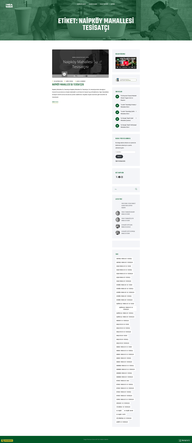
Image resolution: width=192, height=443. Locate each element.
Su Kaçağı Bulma (81, 4)
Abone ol (119, 157)
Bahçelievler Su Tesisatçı (123, 328)
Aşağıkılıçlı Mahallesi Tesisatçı (124, 313)
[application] (126, 63)
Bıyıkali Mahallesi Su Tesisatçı (124, 385)
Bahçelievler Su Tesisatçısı (123, 332)
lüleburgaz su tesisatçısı (123, 407)
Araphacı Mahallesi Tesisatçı (124, 259)
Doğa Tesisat (69, 81)
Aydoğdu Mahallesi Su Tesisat (124, 285)
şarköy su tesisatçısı (122, 422)
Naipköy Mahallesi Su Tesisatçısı (68, 85)
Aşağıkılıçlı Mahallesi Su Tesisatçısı (126, 308)
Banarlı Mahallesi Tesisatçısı (124, 362)
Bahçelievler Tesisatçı (122, 340)
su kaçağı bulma (128, 411)
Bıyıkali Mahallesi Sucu (122, 381)
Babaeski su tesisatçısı (122, 321)
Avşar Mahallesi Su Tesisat (123, 266)
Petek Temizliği (104, 4)
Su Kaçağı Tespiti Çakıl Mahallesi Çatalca (127, 119)
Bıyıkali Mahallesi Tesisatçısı (124, 396)
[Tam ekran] (134, 67)
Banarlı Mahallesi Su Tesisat (124, 347)
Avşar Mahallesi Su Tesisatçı (124, 270)
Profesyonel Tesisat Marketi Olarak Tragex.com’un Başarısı (128, 98)
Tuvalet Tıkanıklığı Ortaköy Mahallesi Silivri (128, 106)
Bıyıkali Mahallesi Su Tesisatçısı (125, 388)
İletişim (113, 4)
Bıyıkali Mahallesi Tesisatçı (123, 392)
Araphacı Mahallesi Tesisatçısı (124, 262)
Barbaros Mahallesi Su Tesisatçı (125, 366)
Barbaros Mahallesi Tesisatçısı (124, 377)
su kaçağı (119, 411)
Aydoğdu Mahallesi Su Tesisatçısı (125, 292)
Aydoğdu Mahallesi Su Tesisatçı (124, 289)
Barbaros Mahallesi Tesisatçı (124, 373)
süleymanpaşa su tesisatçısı (123, 418)
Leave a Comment (81, 81)
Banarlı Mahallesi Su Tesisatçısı (125, 354)
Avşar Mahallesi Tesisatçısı (123, 281)
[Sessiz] (132, 67)
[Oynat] (117, 67)
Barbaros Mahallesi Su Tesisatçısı (125, 369)
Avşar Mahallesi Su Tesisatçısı (124, 274)
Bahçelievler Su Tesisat (122, 324)
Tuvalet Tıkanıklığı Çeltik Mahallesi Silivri (127, 112)
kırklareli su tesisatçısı (123, 403)
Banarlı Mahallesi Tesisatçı (123, 358)
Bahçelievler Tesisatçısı (122, 343)
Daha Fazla (55, 102)
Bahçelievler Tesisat (121, 336)
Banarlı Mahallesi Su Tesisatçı (124, 351)
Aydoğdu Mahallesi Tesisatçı (124, 296)
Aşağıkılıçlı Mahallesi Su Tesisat (125, 304)
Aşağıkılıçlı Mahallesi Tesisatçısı (125, 317)
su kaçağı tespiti (121, 415)
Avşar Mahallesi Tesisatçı (123, 277)
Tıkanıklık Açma (93, 4)
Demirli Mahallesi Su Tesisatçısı (125, 400)
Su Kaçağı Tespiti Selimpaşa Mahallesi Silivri (128, 126)
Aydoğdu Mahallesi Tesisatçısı (124, 300)
